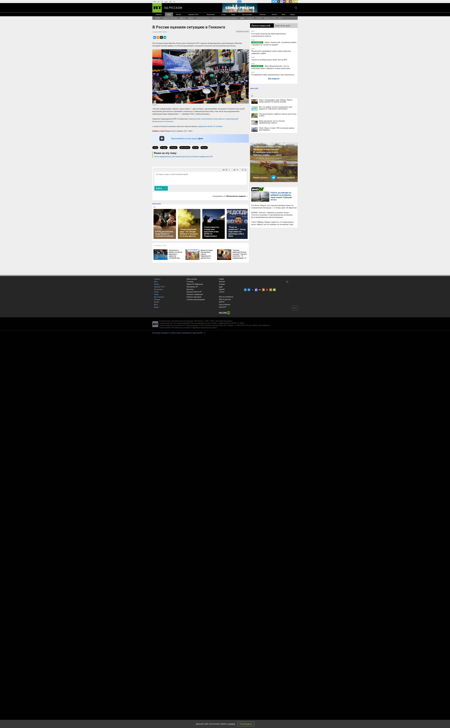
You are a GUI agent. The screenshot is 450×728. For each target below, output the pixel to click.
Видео (293, 14)
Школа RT (222, 307)
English (221, 279)
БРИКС (157, 18)
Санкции (250, 18)
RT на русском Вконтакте (275, 1)
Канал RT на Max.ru (281, 1)
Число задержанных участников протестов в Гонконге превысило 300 (183, 156)
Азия (242, 18)
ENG (154, 1)
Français (222, 284)
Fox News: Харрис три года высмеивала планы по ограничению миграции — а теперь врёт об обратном (273, 206)
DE (158, 1)
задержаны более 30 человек (210, 126)
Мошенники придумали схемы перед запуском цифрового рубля (271, 52)
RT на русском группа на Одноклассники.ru (287, 1)
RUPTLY (222, 302)
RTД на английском (226, 297)
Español (222, 289)
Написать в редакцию (195, 294)
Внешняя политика (170, 18)
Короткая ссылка (242, 31)
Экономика (211, 14)
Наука (233, 14)
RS (174, 1)
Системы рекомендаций (196, 299)
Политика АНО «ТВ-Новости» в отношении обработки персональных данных (188, 327)
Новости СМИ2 (254, 88)
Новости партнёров (194, 297)
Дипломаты (184, 147)
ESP (170, 1)
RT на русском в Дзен (290, 1)
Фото (283, 14)
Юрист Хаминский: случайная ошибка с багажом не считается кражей (273, 43)
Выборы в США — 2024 (273, 18)
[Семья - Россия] (239, 7)
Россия (178, 14)
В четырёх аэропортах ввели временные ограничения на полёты (268, 34)
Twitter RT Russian (278, 1)
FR (162, 1)
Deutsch (222, 281)
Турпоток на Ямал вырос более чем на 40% (269, 59)
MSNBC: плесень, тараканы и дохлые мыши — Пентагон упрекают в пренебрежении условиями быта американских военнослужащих (272, 214)
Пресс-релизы (192, 279)
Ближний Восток (203, 18)
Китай (195, 147)
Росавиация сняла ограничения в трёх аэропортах (272, 74)
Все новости (273, 78)
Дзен (200, 138)
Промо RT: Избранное (195, 284)
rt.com (174, 323)
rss (293, 1)
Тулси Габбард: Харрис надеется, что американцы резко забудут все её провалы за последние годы (272, 223)
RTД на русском (225, 299)
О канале (190, 281)
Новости (159, 14)
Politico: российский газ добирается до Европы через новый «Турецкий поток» (281, 196)
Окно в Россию (224, 304)
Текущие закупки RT (194, 292)
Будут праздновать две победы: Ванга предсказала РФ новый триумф (275, 101)
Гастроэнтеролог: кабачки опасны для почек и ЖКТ (277, 115)
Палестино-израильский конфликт (224, 18)
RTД (239, 1)
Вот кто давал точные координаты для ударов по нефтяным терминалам (275, 108)
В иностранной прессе (258, 189)
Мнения (263, 14)
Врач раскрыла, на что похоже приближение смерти (272, 122)
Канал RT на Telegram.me (272, 1)
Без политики (247, 14)
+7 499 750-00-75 (241, 325)
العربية (166, 1)
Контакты (190, 289)
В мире (163, 147)
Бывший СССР (193, 14)
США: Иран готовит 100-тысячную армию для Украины (276, 129)
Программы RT (192, 287)
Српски (221, 291)
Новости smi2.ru (156, 203)
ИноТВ (274, 14)
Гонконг (173, 147)
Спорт (223, 14)
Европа (182, 18)
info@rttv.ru (266, 325)
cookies (231, 724)
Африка (191, 18)
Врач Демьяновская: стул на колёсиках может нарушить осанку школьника (270, 67)
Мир (169, 14)
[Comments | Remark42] (200, 183)
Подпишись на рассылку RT (296, 1)
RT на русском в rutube (284, 1)
